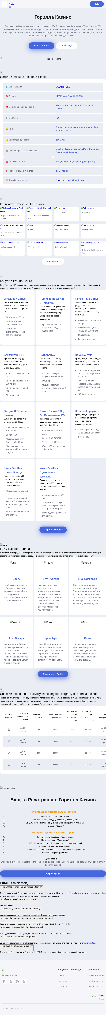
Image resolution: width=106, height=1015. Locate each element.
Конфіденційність (96, 981)
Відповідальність (96, 986)
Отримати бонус (53, 530)
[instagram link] (11, 981)
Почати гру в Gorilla (53, 674)
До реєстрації (53, 874)
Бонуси (61, 975)
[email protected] (63, 180)
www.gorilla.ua (63, 87)
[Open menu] (4, 4)
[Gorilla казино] (11, 4)
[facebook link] (4, 981)
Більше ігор (53, 261)
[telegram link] (17, 981)
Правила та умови (96, 975)
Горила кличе (63, 981)
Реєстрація (66, 46)
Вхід (97, 4)
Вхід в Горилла (41, 46)
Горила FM (62, 986)
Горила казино (67, 837)
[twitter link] (24, 981)
